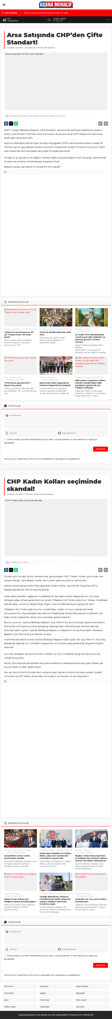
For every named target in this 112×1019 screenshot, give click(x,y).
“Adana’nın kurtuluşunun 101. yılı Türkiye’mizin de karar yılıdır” (19, 334)
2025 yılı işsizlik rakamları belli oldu (55, 333)
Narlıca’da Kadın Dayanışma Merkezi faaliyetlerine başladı (55, 384)
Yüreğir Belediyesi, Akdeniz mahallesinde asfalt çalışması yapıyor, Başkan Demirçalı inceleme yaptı (55, 900)
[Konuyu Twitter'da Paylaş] (11, 124)
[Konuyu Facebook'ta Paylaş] (6, 124)
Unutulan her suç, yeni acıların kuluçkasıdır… (91, 900)
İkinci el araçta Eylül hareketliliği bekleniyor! (44, 13)
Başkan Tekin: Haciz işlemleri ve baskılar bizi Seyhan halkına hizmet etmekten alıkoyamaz (91, 858)
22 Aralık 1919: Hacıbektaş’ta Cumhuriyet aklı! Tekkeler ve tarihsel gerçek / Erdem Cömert (90, 338)
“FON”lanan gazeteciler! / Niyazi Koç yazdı (17, 384)
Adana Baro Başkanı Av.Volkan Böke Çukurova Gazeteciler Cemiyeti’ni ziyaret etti (55, 855)
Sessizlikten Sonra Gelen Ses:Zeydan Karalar (17, 857)
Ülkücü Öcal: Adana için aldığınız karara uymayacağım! (20, 900)
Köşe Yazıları (9, 377)
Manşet (16, 329)
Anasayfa (10, 48)
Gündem (19, 48)
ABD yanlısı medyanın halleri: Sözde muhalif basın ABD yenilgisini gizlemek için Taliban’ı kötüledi (90, 384)
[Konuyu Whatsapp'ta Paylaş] (16, 124)
